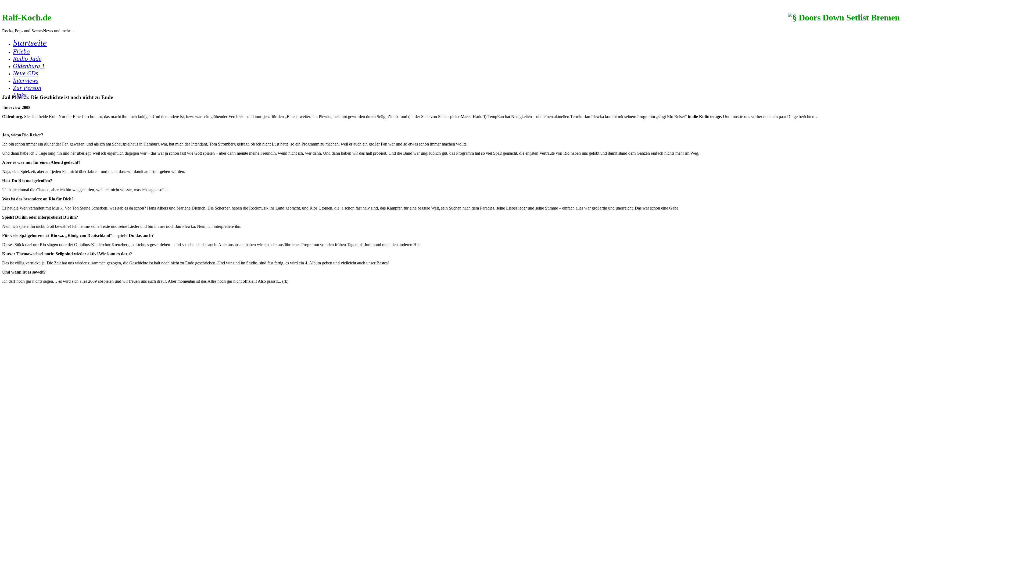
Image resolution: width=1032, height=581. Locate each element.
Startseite (30, 43)
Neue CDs (25, 73)
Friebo (21, 51)
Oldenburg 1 (29, 65)
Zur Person (27, 87)
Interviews (25, 80)
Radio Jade (27, 58)
